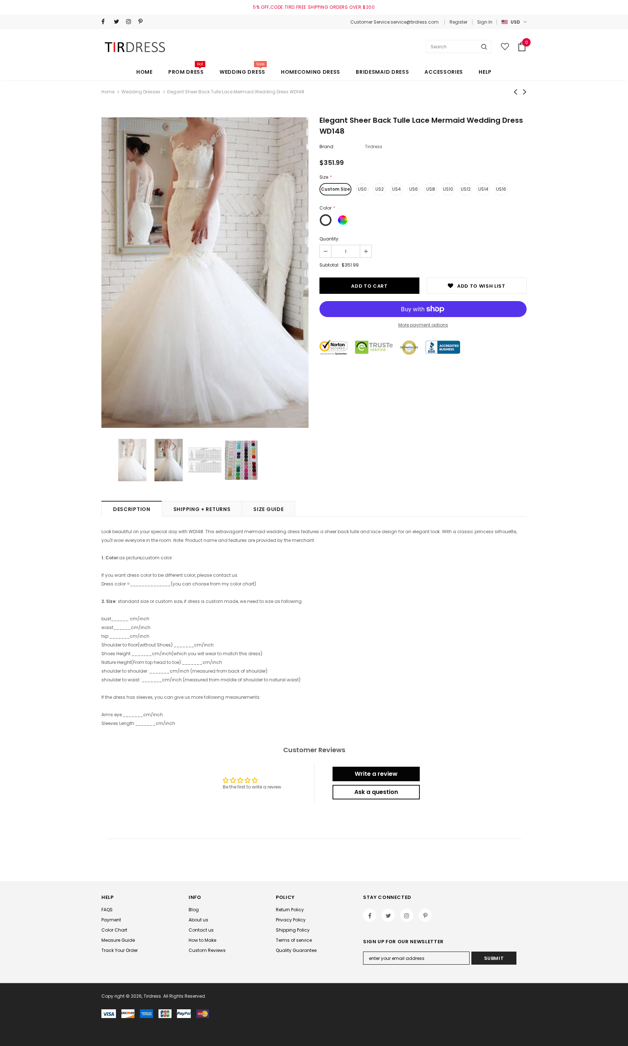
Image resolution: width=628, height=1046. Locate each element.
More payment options (423, 325)
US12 (466, 189)
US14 (483, 189)
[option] (205, 272)
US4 (396, 189)
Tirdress (373, 146)
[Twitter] (118, 21)
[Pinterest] (143, 21)
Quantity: (329, 239)
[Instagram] (130, 21)
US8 (430, 189)
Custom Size (335, 189)
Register (458, 22)
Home (107, 92)
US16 (501, 189)
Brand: (326, 146)
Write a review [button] (376, 774)
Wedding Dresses (140, 92)
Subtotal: (329, 265)
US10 (448, 189)
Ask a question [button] (376, 792)
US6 (413, 189)
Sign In (484, 22)
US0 (362, 189)
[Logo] (136, 47)
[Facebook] (105, 21)
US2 (379, 189)
